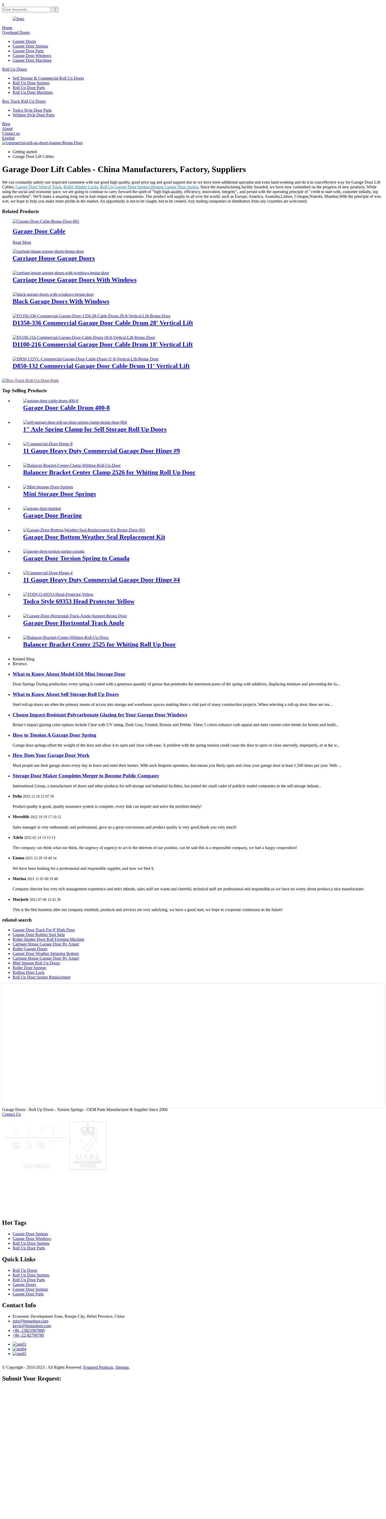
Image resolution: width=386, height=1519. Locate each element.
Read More (22, 242)
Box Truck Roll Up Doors (24, 101)
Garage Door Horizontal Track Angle (73, 622)
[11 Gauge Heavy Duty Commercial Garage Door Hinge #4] (47, 573)
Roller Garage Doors (30, 949)
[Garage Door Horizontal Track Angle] (75, 616)
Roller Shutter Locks (81, 187)
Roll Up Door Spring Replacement (41, 977)
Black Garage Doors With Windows (61, 301)
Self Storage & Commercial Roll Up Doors (48, 78)
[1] (75, 422)
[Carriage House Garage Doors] (48, 251)
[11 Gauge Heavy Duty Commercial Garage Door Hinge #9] (47, 444)
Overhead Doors (16, 32)
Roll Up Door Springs (31, 83)
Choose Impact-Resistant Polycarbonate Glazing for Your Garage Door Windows (100, 714)
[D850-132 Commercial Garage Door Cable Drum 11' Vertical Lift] (86, 359)
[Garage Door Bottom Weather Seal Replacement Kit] (84, 530)
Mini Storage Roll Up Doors (36, 963)
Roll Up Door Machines (33, 92)
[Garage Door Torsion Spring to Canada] (53, 551)
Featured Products (98, 1367)
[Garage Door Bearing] (42, 508)
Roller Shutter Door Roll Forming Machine (48, 939)
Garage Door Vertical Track (38, 187)
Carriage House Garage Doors (54, 258)
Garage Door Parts (28, 51)
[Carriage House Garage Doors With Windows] (61, 273)
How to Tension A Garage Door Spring (54, 735)
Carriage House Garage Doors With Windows (75, 279)
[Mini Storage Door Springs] (48, 487)
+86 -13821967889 (29, 1330)
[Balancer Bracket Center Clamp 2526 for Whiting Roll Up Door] (72, 465)
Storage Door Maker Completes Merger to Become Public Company (86, 775)
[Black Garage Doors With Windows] (53, 294)
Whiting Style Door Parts (33, 115)
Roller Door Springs (29, 967)
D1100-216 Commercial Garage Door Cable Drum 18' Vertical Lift (103, 344)
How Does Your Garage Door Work (51, 755)
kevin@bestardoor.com (32, 1326)
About (7, 128)
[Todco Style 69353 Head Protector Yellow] (58, 594)
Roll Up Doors (14, 69)
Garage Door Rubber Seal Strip (39, 934)
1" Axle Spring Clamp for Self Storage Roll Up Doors (94, 429)
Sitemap (122, 1367)
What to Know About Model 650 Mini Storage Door (69, 674)
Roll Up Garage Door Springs (125, 187)
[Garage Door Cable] (46, 221)
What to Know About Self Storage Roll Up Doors (66, 694)
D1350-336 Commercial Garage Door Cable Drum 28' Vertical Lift (103, 322)
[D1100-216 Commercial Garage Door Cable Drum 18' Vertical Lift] (84, 337)
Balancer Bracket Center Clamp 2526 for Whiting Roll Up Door (109, 472)
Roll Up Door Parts (29, 87)
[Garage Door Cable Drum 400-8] (50, 401)
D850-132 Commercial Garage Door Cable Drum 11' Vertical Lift (101, 366)
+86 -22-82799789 (28, 1335)
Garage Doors (24, 41)
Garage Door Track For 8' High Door (44, 930)
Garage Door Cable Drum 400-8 (66, 407)
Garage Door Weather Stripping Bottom (46, 953)
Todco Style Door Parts (32, 110)
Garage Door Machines (32, 60)
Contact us (11, 133)
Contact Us (11, 1114)
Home (7, 27)
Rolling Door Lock (28, 972)
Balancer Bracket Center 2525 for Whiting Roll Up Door (99, 644)
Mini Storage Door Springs (59, 493)
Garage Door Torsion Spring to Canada (76, 558)
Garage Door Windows (32, 55)
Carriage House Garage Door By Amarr (46, 944)
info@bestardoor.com (30, 1321)
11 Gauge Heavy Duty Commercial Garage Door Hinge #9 (101, 450)
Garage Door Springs (30, 46)
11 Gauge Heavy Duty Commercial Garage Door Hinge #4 (101, 579)
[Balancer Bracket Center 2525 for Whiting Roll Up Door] (66, 637)
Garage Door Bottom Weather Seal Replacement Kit (94, 537)
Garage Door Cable (39, 231)
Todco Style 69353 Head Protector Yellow (78, 601)
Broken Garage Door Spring (174, 187)
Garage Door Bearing (52, 515)
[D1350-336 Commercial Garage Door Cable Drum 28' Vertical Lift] (91, 316)
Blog (6, 124)
